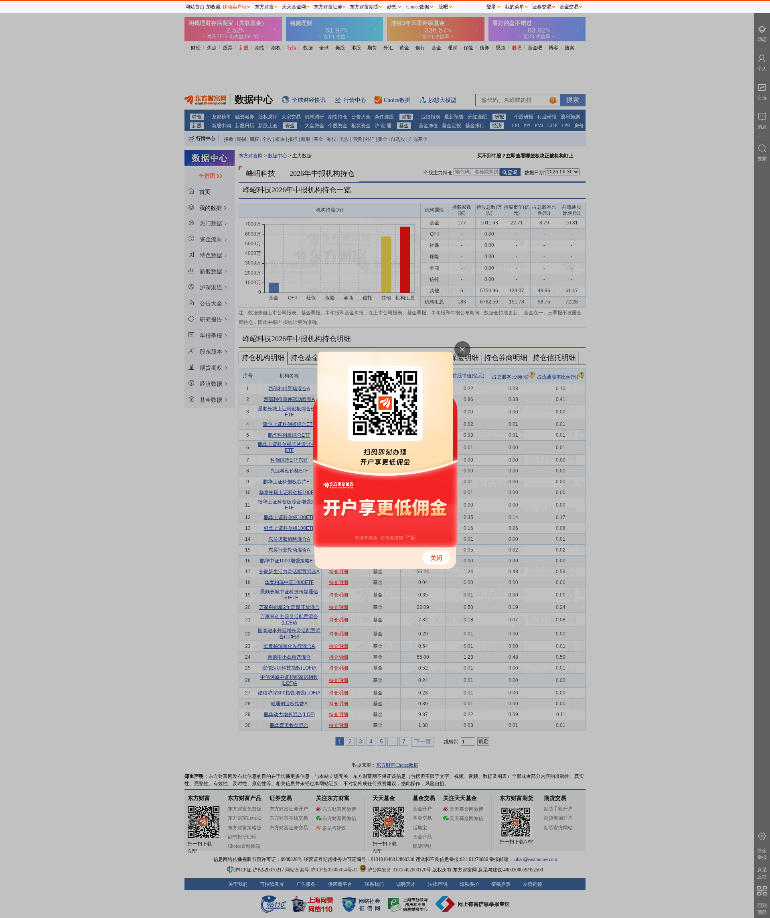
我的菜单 (514, 7)
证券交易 (541, 7)
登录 (491, 7)
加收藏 (213, 7)
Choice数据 (417, 7)
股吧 (443, 7)
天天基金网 (294, 7)
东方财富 (264, 7)
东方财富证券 (328, 7)
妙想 (392, 7)
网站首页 (195, 7)
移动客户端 (235, 7)
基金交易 (569, 7)
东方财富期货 (364, 7)
